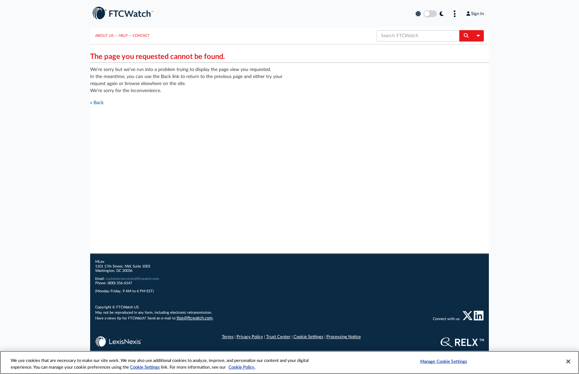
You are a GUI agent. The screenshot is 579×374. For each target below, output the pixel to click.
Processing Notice (343, 337)
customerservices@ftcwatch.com (132, 279)
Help (123, 36)
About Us (104, 36)
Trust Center (278, 337)
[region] (289, 362)
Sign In (477, 14)
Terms (228, 337)
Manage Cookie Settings (443, 362)
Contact (141, 36)
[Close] (568, 361)
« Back (97, 102)
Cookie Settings (308, 337)
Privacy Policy (250, 337)
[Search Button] (465, 36)
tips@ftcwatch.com (195, 318)
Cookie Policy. (242, 367)
